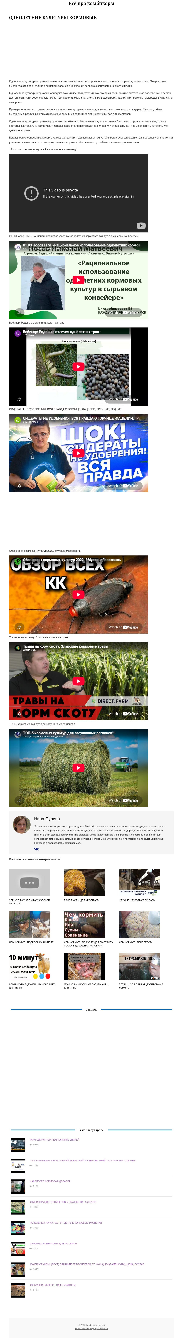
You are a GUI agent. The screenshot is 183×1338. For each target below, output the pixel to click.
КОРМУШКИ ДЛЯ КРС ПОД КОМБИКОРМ (52, 1285)
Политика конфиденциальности (91, 1328)
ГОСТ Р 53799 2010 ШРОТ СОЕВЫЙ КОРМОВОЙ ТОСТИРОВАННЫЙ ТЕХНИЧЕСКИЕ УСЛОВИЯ (82, 1160)
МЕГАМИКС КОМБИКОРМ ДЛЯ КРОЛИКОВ (53, 1243)
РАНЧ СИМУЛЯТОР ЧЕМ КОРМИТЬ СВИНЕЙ (54, 1139)
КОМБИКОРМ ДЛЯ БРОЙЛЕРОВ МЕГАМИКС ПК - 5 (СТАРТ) (62, 1202)
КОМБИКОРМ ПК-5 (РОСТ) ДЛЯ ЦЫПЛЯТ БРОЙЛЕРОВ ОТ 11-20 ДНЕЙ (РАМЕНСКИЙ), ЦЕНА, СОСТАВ (86, 1264)
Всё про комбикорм (91, 3)
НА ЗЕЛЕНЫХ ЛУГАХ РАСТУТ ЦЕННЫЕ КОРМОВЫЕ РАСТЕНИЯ (65, 1222)
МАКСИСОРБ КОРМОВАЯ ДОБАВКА (49, 1181)
